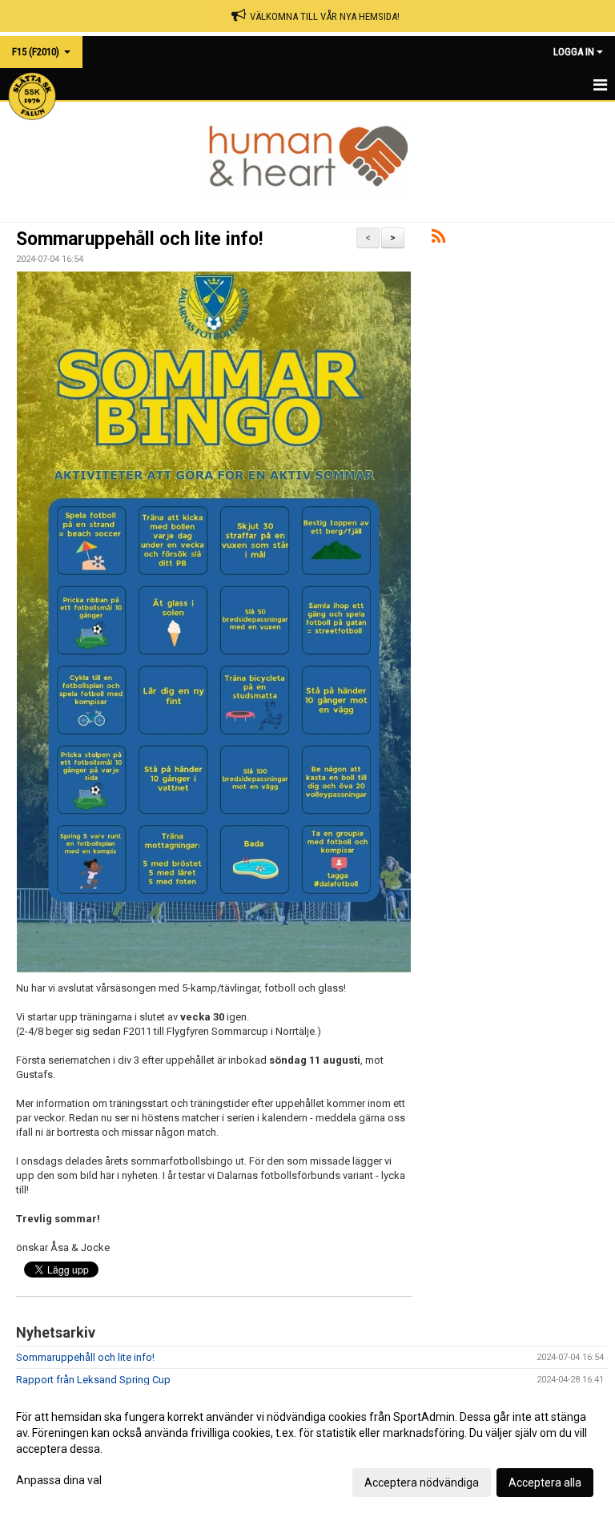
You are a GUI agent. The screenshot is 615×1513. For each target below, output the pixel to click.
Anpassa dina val (59, 1480)
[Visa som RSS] (438, 239)
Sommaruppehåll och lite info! (139, 239)
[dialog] (307, 1449)
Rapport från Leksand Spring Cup (93, 1380)
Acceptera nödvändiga (421, 1482)
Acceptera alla (544, 1482)
